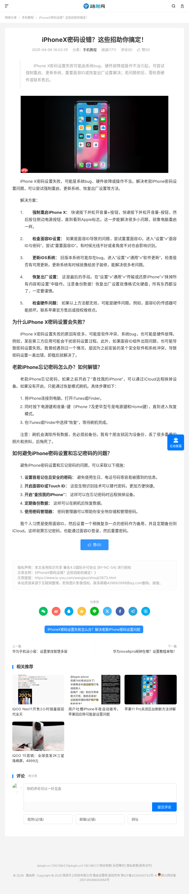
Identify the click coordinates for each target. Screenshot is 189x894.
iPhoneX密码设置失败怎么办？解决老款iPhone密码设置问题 (93, 629)
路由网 (94, 6)
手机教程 (28, 17)
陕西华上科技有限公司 (77, 875)
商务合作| (145, 865)
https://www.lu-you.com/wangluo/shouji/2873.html (75, 578)
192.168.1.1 (91, 865)
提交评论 (164, 807)
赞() (143, 50)
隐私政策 (132, 865)
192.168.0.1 (59, 865)
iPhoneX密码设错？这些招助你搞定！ (94, 39)
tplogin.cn (44, 865)
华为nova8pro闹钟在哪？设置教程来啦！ (145, 651)
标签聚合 (119, 865)
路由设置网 (100, 875)
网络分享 (11, 17)
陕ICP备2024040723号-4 (139, 875)
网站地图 (105, 865)
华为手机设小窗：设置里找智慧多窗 (39, 651)
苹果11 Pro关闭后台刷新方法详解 (150, 709)
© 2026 (19, 875)
